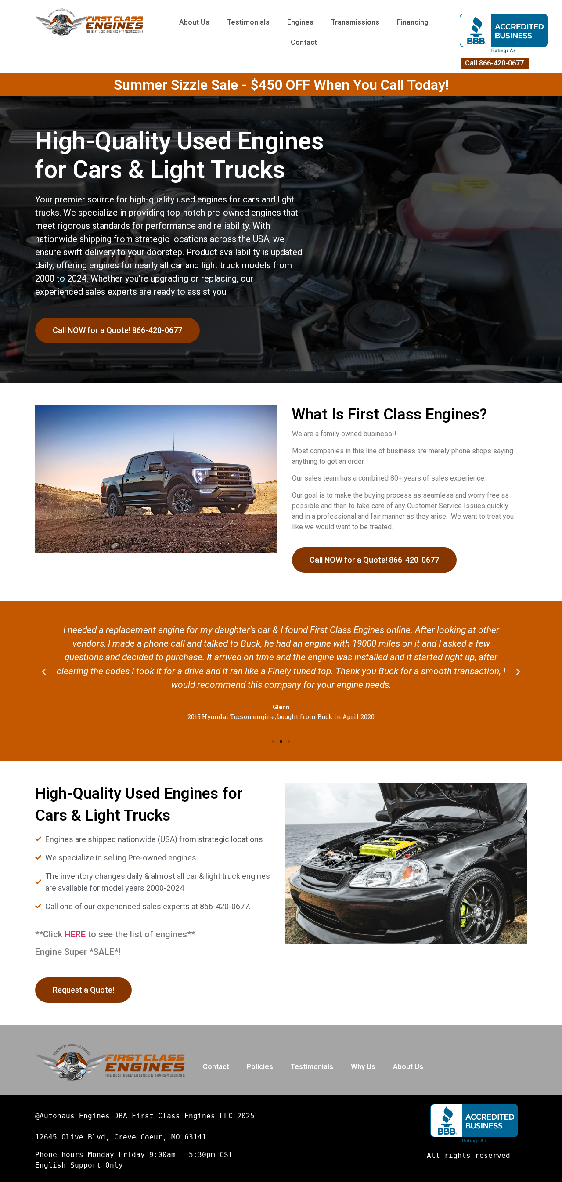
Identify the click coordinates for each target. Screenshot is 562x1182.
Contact (304, 42)
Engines (300, 22)
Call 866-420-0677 (494, 63)
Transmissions (355, 22)
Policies (260, 1067)
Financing (413, 22)
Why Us (363, 1067)
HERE (75, 934)
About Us (194, 22)
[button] (273, 741)
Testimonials (248, 22)
